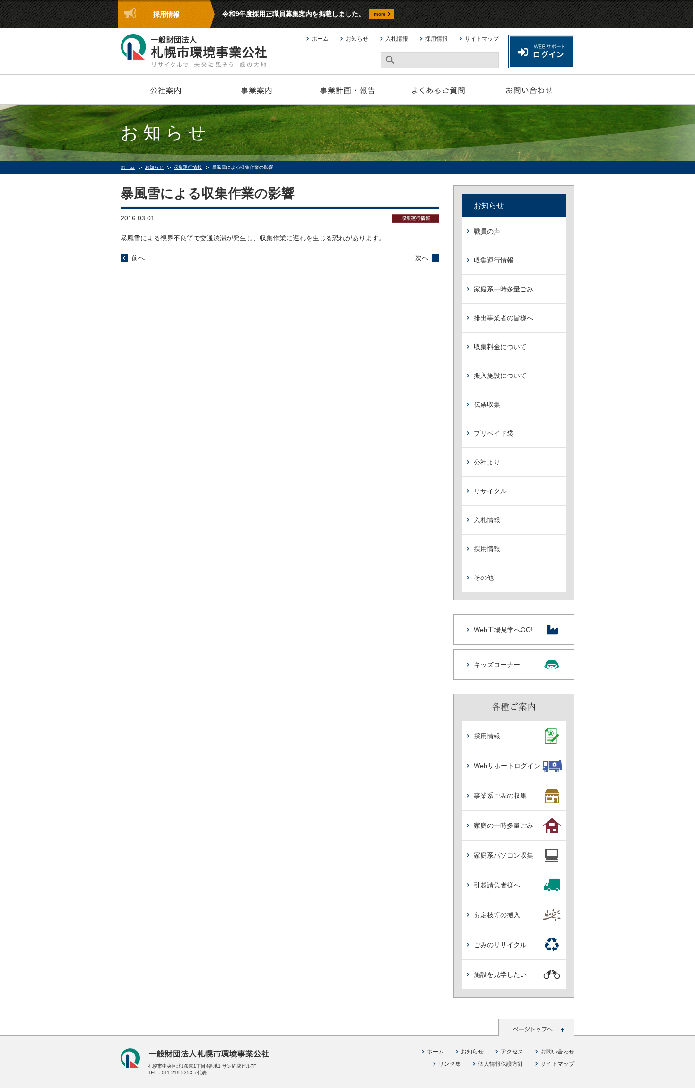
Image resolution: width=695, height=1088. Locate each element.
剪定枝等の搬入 (497, 915)
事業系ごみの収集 (500, 795)
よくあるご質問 (438, 89)
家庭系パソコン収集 (503, 855)
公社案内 (166, 89)
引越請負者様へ (497, 885)
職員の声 (487, 231)
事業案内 (256, 89)
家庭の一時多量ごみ (503, 825)
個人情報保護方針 (500, 1064)
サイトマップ (482, 38)
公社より (487, 462)
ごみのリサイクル (500, 944)
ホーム (320, 38)
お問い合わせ (529, 89)
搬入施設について (500, 375)
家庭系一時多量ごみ (503, 289)
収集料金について (500, 347)
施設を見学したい (500, 974)
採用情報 (436, 38)
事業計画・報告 (347, 89)
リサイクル (490, 491)
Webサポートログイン (507, 766)
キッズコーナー (497, 664)
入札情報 (396, 38)
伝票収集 (487, 404)
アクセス (512, 1051)
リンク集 (449, 1064)
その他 (484, 577)
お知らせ (357, 38)
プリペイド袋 (493, 433)
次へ (421, 258)
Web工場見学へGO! (503, 629)
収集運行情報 (188, 167)
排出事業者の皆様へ (503, 318)
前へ (138, 258)
